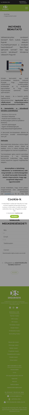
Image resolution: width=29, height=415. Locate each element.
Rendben (14, 216)
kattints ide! (19, 213)
